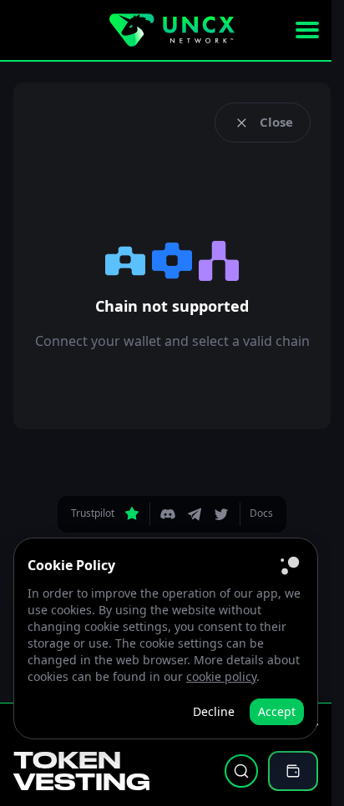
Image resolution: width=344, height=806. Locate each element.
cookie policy (221, 676)
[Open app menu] (307, 30)
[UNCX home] (172, 30)
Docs (261, 513)
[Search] (241, 771)
